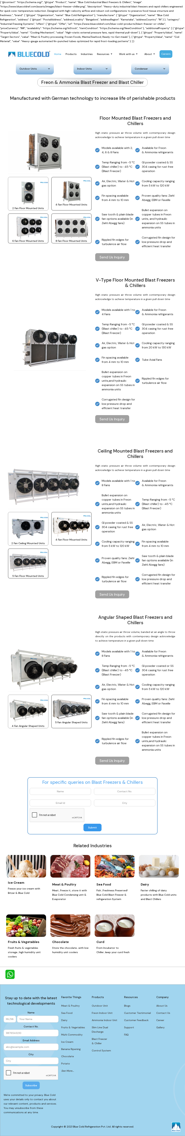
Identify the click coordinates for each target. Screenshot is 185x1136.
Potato (65, 1063)
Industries (87, 54)
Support (129, 1027)
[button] (105, 54)
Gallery (160, 1027)
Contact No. (31, 1026)
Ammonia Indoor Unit (104, 1020)
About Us (161, 1005)
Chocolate (67, 1056)
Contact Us (163, 1013)
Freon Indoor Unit (102, 1013)
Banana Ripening (71, 1049)
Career (160, 1020)
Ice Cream (67, 1041)
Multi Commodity (72, 1034)
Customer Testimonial (137, 1013)
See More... (67, 1070)
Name (31, 1012)
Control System (101, 1050)
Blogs (127, 1005)
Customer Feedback (136, 1020)
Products (71, 54)
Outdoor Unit (100, 1005)
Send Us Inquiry (112, 257)
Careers (166, 53)
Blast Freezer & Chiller (99, 1041)
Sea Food (66, 1013)
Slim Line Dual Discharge (100, 1029)
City (31, 1054)
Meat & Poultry (70, 1005)
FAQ (126, 1034)
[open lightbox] (28, 191)
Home (57, 54)
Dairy (64, 1020)
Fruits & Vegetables (73, 1027)
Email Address (31, 1040)
